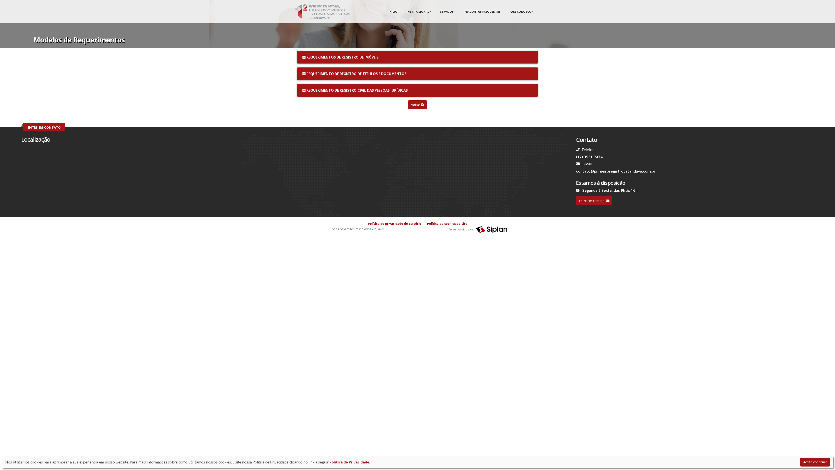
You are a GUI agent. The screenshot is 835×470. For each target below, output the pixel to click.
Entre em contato (592, 201)
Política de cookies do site (447, 224)
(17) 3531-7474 (589, 156)
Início (393, 11)
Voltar (416, 105)
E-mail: (587, 163)
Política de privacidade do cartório (394, 224)
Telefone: (589, 149)
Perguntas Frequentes (482, 11)
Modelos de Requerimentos (79, 39)
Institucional (418, 11)
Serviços (447, 11)
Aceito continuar (815, 462)
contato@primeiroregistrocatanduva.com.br (615, 171)
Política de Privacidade (349, 462)
